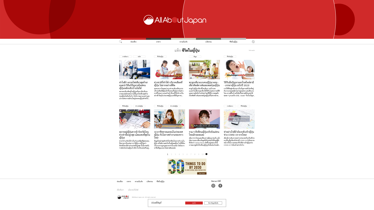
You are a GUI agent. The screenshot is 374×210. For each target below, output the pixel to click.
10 (203, 154)
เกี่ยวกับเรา (120, 190)
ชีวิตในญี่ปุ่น (233, 42)
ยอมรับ (194, 203)
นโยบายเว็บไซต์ (133, 190)
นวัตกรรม (208, 42)
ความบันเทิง (183, 42)
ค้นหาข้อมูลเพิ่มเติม (213, 203)
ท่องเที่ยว (133, 42)
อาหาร (158, 42)
